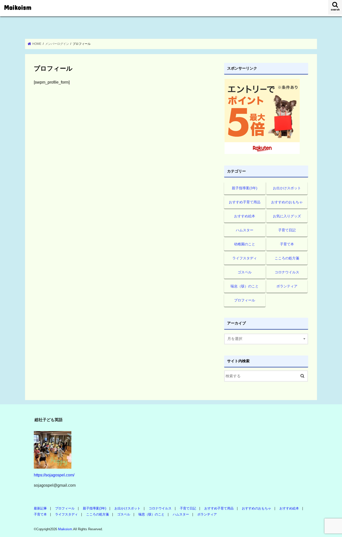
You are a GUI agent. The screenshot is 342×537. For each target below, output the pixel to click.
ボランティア (286, 286)
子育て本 (287, 244)
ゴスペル (245, 272)
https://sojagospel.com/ (54, 475)
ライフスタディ (244, 258)
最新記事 (40, 508)
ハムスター (244, 230)
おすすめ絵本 (244, 216)
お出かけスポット (287, 188)
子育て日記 (287, 230)
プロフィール (244, 300)
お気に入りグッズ (287, 216)
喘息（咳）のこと (245, 286)
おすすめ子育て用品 (244, 202)
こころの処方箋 (287, 258)
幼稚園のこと (244, 244)
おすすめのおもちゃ (287, 202)
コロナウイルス (287, 272)
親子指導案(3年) (244, 188)
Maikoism (17, 7)
